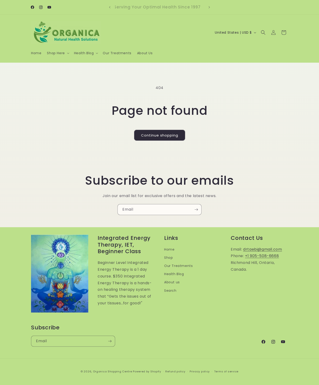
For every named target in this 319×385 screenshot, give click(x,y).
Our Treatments (178, 265)
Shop (168, 257)
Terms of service (226, 371)
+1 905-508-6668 (262, 256)
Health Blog (174, 274)
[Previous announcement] (110, 7)
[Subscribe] (196, 209)
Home (169, 249)
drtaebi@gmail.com (262, 249)
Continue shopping (159, 135)
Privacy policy (200, 371)
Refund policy (175, 371)
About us (172, 282)
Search (170, 290)
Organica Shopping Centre (112, 371)
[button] (57, 53)
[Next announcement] (209, 7)
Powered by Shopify (147, 371)
